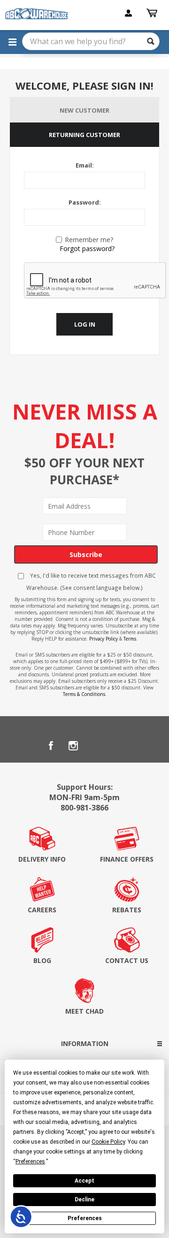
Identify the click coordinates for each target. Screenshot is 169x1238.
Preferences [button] (30, 1161)
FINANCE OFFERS (127, 859)
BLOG (42, 960)
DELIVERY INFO (42, 859)
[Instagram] (73, 745)
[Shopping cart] (153, 13)
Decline (84, 1199)
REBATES (126, 909)
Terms (129, 638)
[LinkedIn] (95, 745)
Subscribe (85, 554)
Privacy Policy (103, 638)
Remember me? (89, 239)
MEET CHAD (84, 1011)
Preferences (85, 1218)
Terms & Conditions (84, 694)
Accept (84, 1180)
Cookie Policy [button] (108, 1142)
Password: (85, 202)
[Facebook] (50, 745)
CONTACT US (126, 960)
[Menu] (12, 41)
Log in (84, 324)
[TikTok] (118, 745)
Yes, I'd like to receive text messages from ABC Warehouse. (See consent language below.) (91, 581)
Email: (85, 165)
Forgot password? (87, 248)
